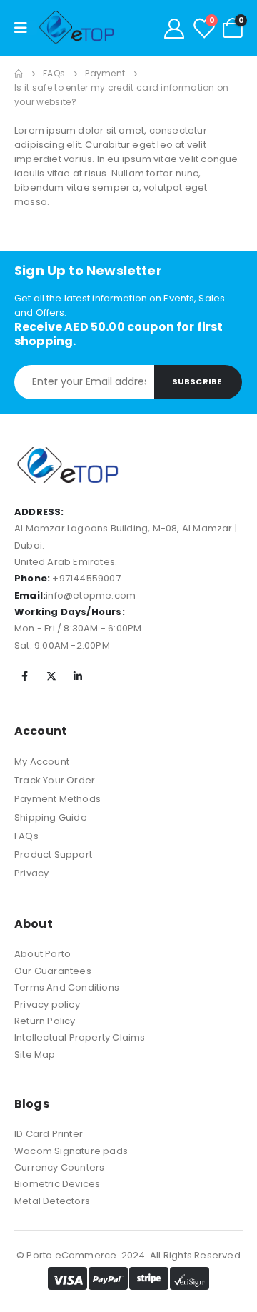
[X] (51, 676)
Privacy (31, 873)
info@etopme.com (91, 595)
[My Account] (174, 28)
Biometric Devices (57, 1184)
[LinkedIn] (78, 676)
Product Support (53, 854)
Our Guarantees (52, 971)
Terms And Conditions (66, 987)
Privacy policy (47, 1004)
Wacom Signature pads (71, 1151)
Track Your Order (54, 780)
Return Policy (45, 1021)
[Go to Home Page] (18, 73)
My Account (41, 761)
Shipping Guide (50, 817)
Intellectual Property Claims (80, 1037)
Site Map (35, 1054)
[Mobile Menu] (25, 28)
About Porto (42, 954)
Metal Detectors (52, 1201)
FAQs (26, 836)
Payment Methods (57, 799)
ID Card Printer (48, 1134)
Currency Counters (59, 1167)
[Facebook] (25, 676)
